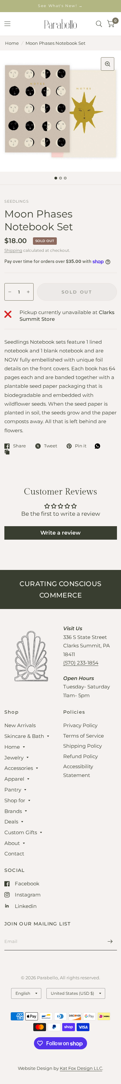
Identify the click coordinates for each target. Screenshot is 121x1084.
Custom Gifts (20, 832)
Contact (14, 853)
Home (12, 43)
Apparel (14, 779)
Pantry (12, 789)
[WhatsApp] (99, 446)
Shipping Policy (82, 746)
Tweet (50, 446)
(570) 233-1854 (80, 662)
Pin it (80, 446)
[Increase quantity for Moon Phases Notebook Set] (28, 291)
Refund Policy (80, 756)
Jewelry (14, 757)
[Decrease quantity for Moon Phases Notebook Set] (10, 291)
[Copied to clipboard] (8, 452)
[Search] (99, 24)
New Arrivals (20, 725)
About (12, 843)
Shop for (14, 800)
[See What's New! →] (60, 6)
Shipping (13, 250)
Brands (13, 811)
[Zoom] (107, 64)
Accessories (18, 768)
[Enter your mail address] (110, 941)
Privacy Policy (80, 725)
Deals (11, 821)
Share (19, 446)
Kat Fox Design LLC (81, 1068)
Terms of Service (83, 736)
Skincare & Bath (24, 736)
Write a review (60, 533)
